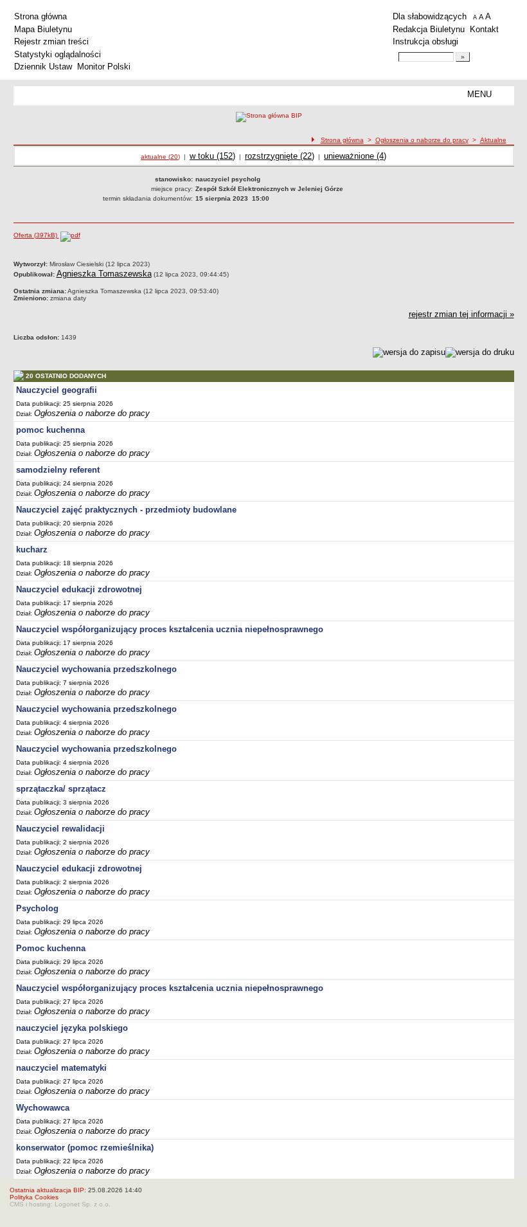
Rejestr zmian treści (51, 41)
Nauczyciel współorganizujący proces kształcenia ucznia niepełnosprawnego (169, 629)
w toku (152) (212, 156)
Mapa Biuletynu (43, 29)
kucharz (32, 549)
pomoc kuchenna (50, 430)
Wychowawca (42, 1108)
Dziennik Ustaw (43, 66)
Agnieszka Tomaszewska (104, 273)
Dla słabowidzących (430, 16)
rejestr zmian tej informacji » (461, 314)
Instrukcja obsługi (425, 41)
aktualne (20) (160, 156)
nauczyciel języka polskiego (72, 1028)
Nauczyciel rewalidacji (60, 828)
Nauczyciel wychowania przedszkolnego (96, 669)
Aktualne (493, 139)
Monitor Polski (103, 66)
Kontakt (484, 29)
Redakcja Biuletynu (429, 29)
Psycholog (37, 908)
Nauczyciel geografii (56, 390)
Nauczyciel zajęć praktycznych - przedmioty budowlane (126, 509)
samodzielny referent (58, 470)
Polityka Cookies (34, 1197)
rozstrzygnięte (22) (279, 156)
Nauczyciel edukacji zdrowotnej (79, 589)
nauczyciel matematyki (61, 1068)
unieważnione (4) (355, 156)
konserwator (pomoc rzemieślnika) (85, 1147)
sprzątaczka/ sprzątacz (61, 789)
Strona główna (40, 16)
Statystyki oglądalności (57, 54)
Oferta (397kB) (36, 235)
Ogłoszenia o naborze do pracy (422, 139)
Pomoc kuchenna (50, 948)
